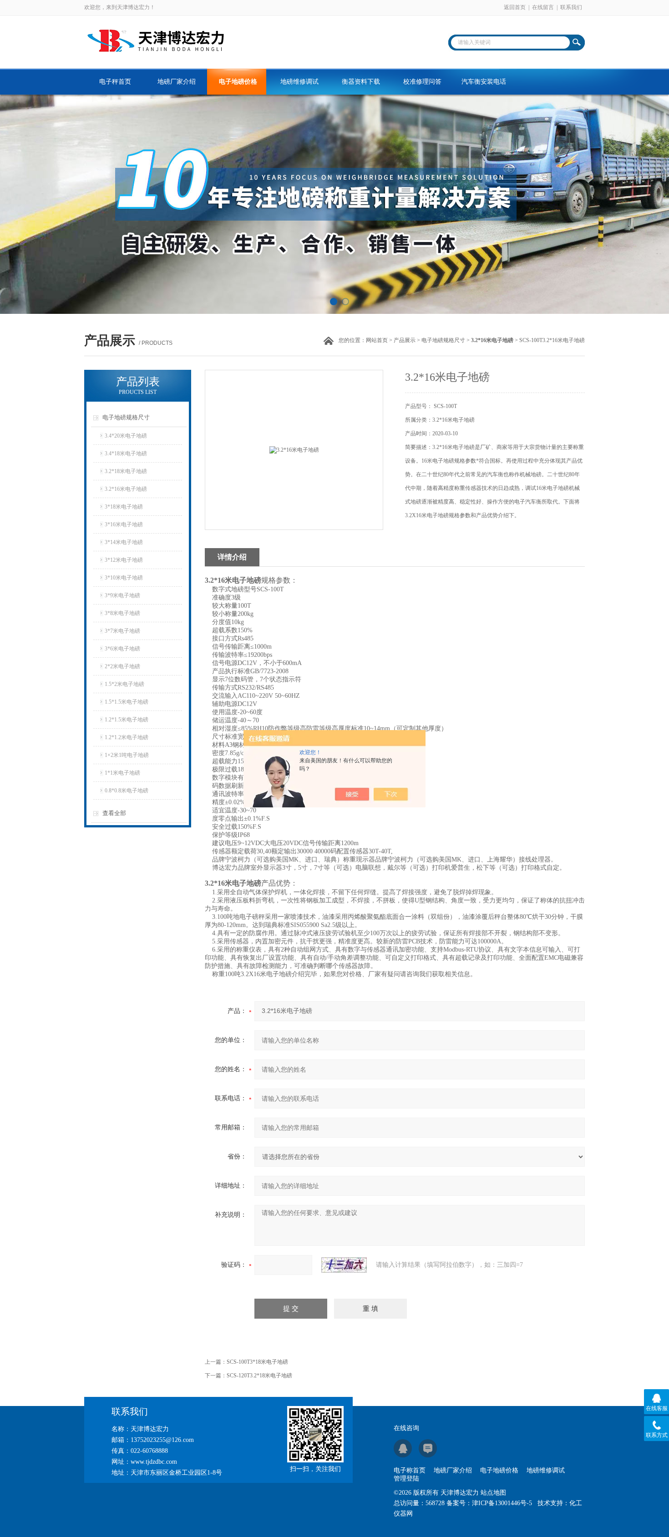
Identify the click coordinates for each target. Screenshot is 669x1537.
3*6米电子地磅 (122, 648)
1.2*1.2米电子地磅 (126, 737)
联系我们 (571, 7)
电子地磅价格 (238, 81)
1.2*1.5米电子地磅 (126, 719)
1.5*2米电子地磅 (124, 684)
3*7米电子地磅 (122, 631)
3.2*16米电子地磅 (126, 489)
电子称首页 (410, 1470)
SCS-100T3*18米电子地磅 (257, 1362)
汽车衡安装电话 (483, 81)
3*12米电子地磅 (124, 560)
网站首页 (377, 340)
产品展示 (405, 340)
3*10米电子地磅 (124, 577)
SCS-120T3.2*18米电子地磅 (259, 1375)
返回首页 (515, 7)
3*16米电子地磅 (124, 524)
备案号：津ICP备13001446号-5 (489, 1503)
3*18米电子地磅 (124, 507)
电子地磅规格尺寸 (443, 340)
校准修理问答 (422, 81)
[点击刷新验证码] (344, 1265)
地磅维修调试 (299, 81)
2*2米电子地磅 (122, 666)
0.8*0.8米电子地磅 (126, 790)
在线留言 (543, 7)
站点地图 (493, 1492)
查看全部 (114, 813)
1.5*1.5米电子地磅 (126, 702)
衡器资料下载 (361, 81)
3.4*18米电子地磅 (126, 453)
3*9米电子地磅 (122, 595)
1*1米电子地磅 (122, 773)
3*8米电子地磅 (122, 613)
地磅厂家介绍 (176, 81)
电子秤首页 (115, 81)
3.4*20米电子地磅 (126, 436)
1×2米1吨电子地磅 (127, 755)
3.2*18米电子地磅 (126, 471)
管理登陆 (406, 1478)
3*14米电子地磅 (124, 542)
